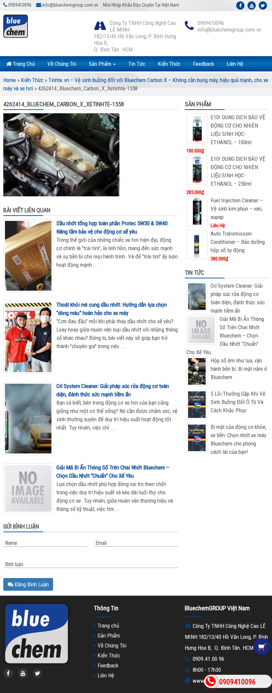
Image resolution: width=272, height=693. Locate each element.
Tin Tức (136, 63)
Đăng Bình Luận (31, 584)
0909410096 (237, 682)
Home (9, 80)
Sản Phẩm (100, 63)
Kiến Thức (169, 63)
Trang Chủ (23, 63)
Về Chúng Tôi (61, 63)
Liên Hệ (235, 63)
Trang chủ (108, 625)
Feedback (203, 63)
